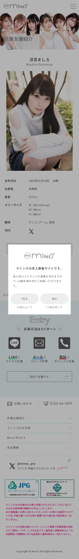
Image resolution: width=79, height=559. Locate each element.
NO (54, 299)
